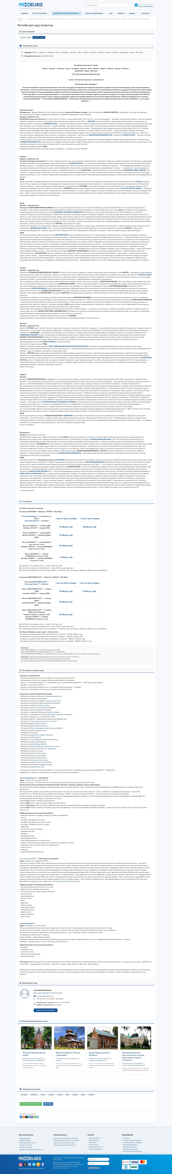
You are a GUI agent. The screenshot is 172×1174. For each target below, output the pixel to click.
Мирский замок (53, 712)
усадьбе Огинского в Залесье (50, 701)
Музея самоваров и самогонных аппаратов (46, 728)
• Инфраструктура (25, 1140)
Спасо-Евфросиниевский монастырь (44, 739)
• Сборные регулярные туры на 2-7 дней (66, 1140)
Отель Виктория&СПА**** (29, 858)
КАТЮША (103, 451)
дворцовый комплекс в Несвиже (59, 714)
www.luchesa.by (61, 941)
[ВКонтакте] (21, 1117)
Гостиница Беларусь (27, 778)
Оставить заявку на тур (31, 1104)
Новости (121, 13)
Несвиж (60, 1094)
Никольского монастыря (39, 760)
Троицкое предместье (53, 696)
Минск (43, 1094)
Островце (46, 705)
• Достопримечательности (27, 1142)
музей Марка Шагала (38, 744)
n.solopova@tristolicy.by (44, 996)
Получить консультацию (45, 1010)
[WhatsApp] (35, 1117)
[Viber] (32, 1117)
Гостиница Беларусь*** (30, 516)
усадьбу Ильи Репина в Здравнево (43, 748)
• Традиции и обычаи (25, 1145)
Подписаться (94, 1168)
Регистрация (148, 6)
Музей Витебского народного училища (45, 746)
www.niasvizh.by (42, 212)
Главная (24, 13)
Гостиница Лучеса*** (33, 521)
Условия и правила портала (132, 1140)
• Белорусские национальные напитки (31, 1149)
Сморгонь (34, 1094)
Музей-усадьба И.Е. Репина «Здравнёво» (37, 1053)
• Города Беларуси (25, 1138)
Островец (24, 1094)
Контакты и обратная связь (132, 1151)
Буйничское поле (37, 767)
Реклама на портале (130, 1147)
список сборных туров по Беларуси (87, 654)
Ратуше (39, 762)
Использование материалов (132, 1142)
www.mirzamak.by (75, 235)
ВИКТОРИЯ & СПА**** (41, 582)
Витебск (91, 1094)
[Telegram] (37, 1117)
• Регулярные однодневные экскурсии (65, 1138)
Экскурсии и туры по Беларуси (66, 13)
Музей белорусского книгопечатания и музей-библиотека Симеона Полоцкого (102, 1056)
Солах (39, 705)
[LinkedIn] (29, 1117)
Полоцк (75, 1094)
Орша (83, 1094)
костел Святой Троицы (38, 707)
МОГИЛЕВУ (60, 460)
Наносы (51, 1094)
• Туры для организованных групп (64, 1142)
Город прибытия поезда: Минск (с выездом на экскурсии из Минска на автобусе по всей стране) (98, 18)
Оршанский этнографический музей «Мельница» (138, 1053)
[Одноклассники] (23, 1117)
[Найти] (128, 4)
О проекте (145, 13)
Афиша (132, 13)
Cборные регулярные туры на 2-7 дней (58, 18)
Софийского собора (37, 735)
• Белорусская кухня (25, 1147)
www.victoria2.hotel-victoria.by (68, 881)
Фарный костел (36, 717)
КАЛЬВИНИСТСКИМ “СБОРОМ (135, 170)
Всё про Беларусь (39, 13)
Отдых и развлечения (94, 13)
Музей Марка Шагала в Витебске (68, 1053)
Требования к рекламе (130, 1149)
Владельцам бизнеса (130, 1144)
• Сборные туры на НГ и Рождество (64, 1145)
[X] (26, 1117)
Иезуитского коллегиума (36, 755)
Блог (111, 13)
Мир (67, 1094)
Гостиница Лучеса (27, 923)
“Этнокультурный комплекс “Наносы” (43, 721)
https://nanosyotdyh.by (28, 277)
